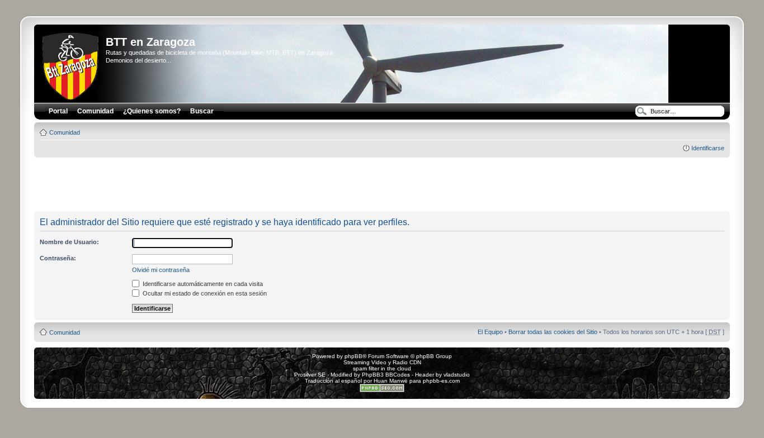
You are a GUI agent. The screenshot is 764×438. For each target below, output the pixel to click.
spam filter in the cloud (382, 368)
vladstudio (457, 375)
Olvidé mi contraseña (161, 269)
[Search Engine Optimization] (382, 390)
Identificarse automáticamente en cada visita (202, 283)
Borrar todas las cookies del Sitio (552, 331)
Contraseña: (58, 258)
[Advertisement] (382, 185)
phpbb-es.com (441, 381)
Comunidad (64, 132)
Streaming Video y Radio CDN (382, 362)
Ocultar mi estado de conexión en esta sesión (204, 293)
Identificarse (707, 148)
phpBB (353, 356)
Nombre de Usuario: (69, 242)
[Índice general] (71, 64)
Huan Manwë (391, 381)
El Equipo (490, 331)
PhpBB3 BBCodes (386, 375)
